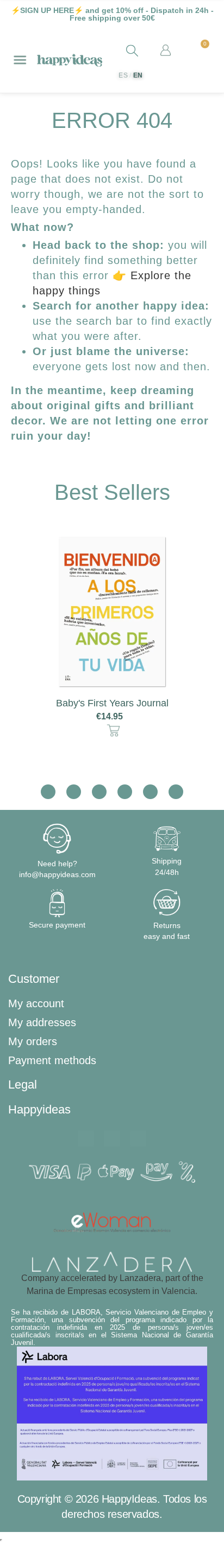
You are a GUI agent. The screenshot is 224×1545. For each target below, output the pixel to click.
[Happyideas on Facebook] (73, 791)
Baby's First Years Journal (112, 703)
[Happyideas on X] (99, 791)
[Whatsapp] (86, 1138)
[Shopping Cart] (201, 51)
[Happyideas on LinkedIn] (150, 791)
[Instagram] (138, 1138)
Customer (33, 979)
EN (138, 75)
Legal (22, 1084)
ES (123, 75)
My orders (32, 1041)
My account (36, 1003)
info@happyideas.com (57, 874)
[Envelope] (112, 1138)
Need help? (57, 863)
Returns (167, 925)
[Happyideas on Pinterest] (176, 791)
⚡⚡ (47, 10)
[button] (23, 640)
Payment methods (52, 1060)
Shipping (167, 861)
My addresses (42, 1022)
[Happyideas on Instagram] (48, 791)
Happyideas (39, 1109)
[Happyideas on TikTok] (124, 791)
